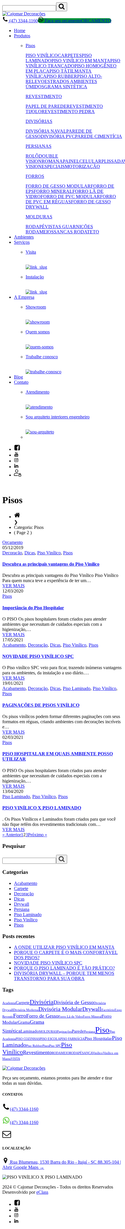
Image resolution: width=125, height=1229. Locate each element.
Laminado (30, 1031)
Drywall (21, 904)
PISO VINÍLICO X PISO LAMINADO (41, 807)
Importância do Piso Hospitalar (33, 607)
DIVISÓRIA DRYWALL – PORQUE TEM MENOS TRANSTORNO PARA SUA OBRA (64, 976)
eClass (42, 1192)
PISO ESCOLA (50, 1038)
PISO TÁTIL (61, 71)
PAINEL (71, 161)
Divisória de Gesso (73, 1002)
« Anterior (11, 834)
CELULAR (90, 161)
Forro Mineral (92, 1016)
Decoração (12, 552)
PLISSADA (112, 161)
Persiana (21, 909)
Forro (19, 1015)
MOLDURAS (39, 216)
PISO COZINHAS (28, 1038)
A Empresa (24, 297)
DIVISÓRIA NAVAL (46, 131)
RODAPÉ (35, 226)
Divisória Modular (60, 1009)
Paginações (64, 1031)
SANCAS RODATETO (76, 231)
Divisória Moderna (25, 1010)
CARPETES (70, 55)
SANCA (87, 1053)
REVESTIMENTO (44, 96)
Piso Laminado (76, 688)
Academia (9, 1003)
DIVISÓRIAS (39, 121)
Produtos (22, 35)
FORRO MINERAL (53, 191)
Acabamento (14, 645)
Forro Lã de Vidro (70, 1016)
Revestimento (37, 1052)
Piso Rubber (34, 1045)
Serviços (22, 242)
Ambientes (24, 237)
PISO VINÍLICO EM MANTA (80, 60)
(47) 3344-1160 (23, 20)
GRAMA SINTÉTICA (65, 86)
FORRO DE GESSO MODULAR (58, 186)
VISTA (15, 1058)
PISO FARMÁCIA (72, 1038)
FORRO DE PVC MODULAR (70, 196)
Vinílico (97, 1053)
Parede (78, 1031)
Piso (102, 1029)
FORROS (35, 176)
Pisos (30, 45)
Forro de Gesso (42, 1016)
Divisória (41, 1002)
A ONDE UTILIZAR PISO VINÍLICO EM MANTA (64, 947)
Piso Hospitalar (98, 1038)
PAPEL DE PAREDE (46, 106)
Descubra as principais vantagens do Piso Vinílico (50, 564)
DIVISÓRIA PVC (58, 136)
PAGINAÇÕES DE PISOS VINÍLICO (40, 705)
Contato (21, 382)
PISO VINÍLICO (42, 55)
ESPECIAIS (53, 166)
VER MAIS (13, 585)
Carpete (21, 888)
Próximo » (37, 834)
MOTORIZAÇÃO (82, 166)
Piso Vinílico (49, 552)
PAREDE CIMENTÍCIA (98, 136)
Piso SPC (55, 1045)
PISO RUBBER (62, 76)
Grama (24, 1022)
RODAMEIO (60, 1053)
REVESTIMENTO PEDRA (68, 111)
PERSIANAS (38, 146)
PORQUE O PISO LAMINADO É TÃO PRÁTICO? (64, 968)
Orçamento (12, 542)
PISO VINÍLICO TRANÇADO (73, 63)
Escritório (108, 1010)
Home (19, 30)
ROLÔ (32, 156)
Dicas (29, 552)
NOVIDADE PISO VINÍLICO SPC (38, 656)
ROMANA (52, 161)
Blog (18, 376)
